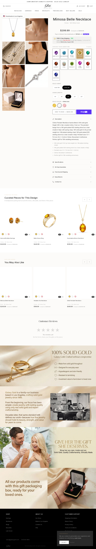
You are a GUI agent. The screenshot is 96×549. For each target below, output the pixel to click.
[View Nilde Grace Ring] (49, 221)
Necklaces (18, 10)
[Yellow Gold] (54, 105)
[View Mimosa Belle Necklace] (16, 283)
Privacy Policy (69, 524)
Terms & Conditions (70, 527)
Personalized (58, 10)
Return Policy (69, 521)
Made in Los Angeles (42, 521)
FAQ (37, 527)
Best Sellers (70, 10)
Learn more (77, 538)
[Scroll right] (89, 199)
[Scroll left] (84, 199)
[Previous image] (2, 220)
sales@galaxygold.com (12, 539)
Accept (64, 542)
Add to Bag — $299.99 (64, 112)
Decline (72, 542)
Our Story (38, 518)
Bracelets (46, 10)
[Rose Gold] (64, 105)
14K (29, 234)
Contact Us (39, 524)
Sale (80, 10)
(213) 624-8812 (25, 539)
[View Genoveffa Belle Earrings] (16, 221)
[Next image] (29, 220)
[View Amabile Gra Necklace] (49, 283)
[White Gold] (59, 105)
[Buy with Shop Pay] (84, 112)
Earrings (28, 10)
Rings (37, 10)
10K (26, 234)
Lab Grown (9, 531)
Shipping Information (71, 518)
